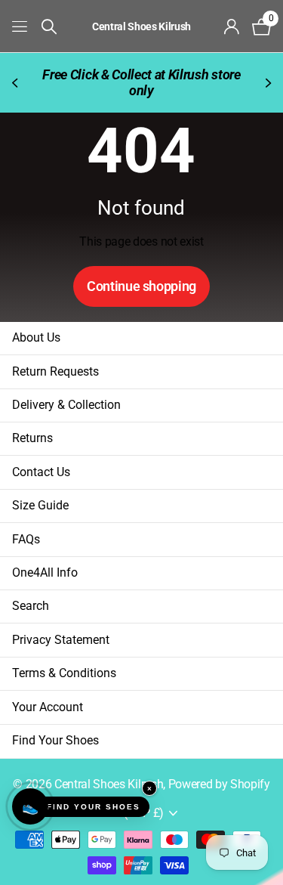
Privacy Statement (60, 640)
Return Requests (55, 371)
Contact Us (41, 472)
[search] (49, 27)
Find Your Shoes (55, 740)
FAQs (26, 539)
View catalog (20, 26)
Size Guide (40, 505)
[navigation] (16, 83)
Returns (32, 438)
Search (30, 606)
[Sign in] (232, 26)
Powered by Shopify (219, 784)
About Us (36, 337)
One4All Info (45, 572)
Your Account (47, 707)
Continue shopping (141, 286)
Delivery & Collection (66, 405)
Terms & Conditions (64, 673)
